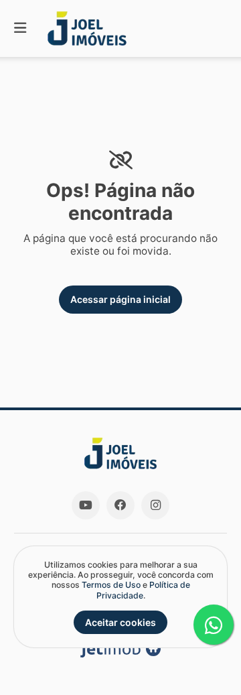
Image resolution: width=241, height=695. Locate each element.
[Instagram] (155, 505)
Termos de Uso (111, 585)
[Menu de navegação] (20, 28)
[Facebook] (120, 505)
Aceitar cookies (120, 622)
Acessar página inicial (120, 299)
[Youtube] (86, 505)
